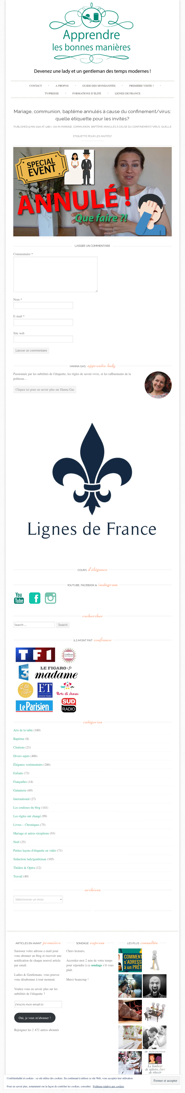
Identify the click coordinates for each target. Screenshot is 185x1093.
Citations (19, 747)
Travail (17, 876)
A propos (62, 85)
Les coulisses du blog (26, 807)
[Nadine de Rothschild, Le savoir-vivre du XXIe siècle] (154, 1063)
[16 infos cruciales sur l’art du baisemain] (154, 1038)
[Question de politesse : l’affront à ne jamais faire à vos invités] (130, 1012)
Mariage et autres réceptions (31, 833)
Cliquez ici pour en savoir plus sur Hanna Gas (45, 389)
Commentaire (23, 254)
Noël (16, 842)
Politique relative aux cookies (108, 1086)
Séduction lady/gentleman (29, 859)
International (21, 799)
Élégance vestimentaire (28, 764)
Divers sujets (21, 756)
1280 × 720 (51, 126)
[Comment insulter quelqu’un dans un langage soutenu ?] (154, 986)
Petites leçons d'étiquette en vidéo (34, 850)
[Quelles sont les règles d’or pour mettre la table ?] (130, 1063)
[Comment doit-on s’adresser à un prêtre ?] (130, 960)
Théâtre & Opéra (24, 867)
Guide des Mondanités (99, 85)
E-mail (19, 316)
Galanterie (19, 790)
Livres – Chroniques (26, 824)
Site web (18, 333)
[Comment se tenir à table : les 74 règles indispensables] (154, 1012)
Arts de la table (23, 730)
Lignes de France (127, 93)
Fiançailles (20, 781)
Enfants (18, 773)
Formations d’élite (86, 93)
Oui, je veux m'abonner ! (35, 1018)
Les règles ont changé (27, 816)
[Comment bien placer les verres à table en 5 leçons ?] (130, 1038)
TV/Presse (52, 93)
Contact (35, 85)
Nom (17, 299)
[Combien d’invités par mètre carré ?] (130, 986)
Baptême (18, 739)
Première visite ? (141, 85)
